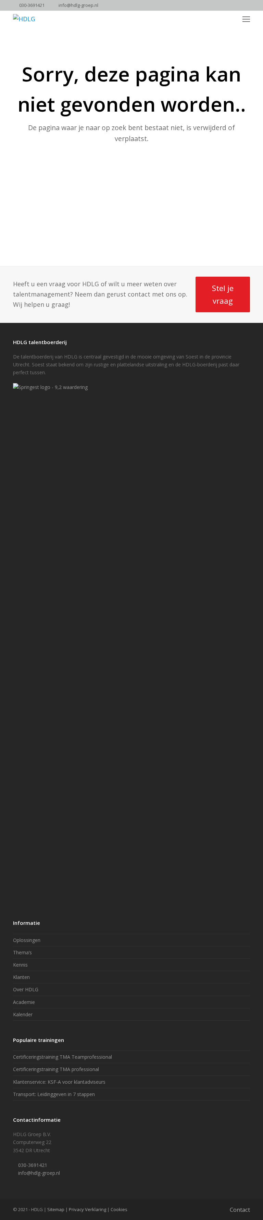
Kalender (23, 1014)
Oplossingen (26, 940)
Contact (240, 1209)
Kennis (20, 964)
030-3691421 (32, 5)
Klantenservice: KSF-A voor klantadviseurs (59, 1082)
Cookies (119, 1209)
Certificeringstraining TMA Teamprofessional (62, 1057)
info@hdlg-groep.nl (78, 5)
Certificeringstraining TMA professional (56, 1069)
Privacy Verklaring (87, 1209)
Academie (24, 1002)
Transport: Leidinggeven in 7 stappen (54, 1094)
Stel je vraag (223, 294)
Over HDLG (25, 989)
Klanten (21, 977)
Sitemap (55, 1209)
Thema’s (22, 952)
